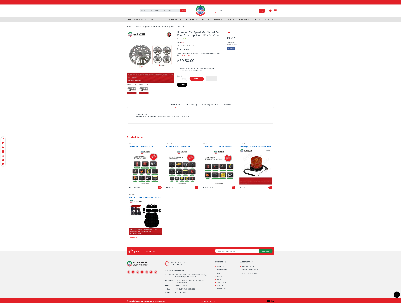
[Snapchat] (3, 159)
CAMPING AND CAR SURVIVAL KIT (141, 147)
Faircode (212, 301)
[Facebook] (3, 139)
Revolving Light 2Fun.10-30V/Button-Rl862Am (255, 147)
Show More (186, 55)
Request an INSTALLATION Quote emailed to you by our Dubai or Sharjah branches (197, 69)
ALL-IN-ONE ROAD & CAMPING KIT (178, 147)
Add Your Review (232, 45)
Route (183, 42)
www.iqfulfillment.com (172, 119)
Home (129, 26)
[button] (211, 78)
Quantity (179, 76)
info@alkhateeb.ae (181, 285)
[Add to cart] (160, 187)
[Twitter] (3, 164)
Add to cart (198, 79)
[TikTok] (3, 151)
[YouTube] (3, 155)
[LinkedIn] (3, 147)
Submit (183, 11)
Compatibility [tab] (191, 104)
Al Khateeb (132, 144)
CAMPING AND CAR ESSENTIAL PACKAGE (217, 147)
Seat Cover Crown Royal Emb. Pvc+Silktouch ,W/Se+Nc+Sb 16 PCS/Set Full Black (145, 197)
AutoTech (242, 144)
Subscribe (265, 251)
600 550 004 (178, 264)
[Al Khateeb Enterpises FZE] (137, 264)
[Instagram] (3, 143)
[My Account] (267, 10)
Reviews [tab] (227, 104)
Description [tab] (175, 104)
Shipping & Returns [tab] (210, 104)
